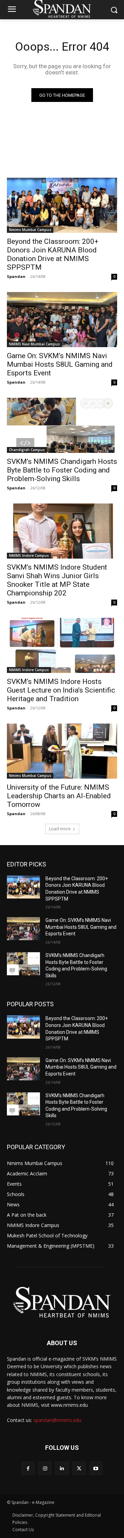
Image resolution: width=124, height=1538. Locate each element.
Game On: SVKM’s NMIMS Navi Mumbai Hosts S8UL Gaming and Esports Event (60, 364)
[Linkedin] (62, 1468)
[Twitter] (79, 1468)
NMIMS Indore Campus (29, 555)
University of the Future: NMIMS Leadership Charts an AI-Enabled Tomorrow (59, 796)
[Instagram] (45, 1468)
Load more (60, 829)
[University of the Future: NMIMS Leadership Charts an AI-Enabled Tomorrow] (62, 751)
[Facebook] (28, 1468)
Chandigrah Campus (27, 449)
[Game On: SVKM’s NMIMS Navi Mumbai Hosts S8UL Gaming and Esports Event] (62, 319)
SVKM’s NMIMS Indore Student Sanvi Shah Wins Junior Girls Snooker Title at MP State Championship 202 (57, 580)
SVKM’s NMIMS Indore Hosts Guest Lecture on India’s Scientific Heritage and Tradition (61, 690)
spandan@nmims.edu (57, 1420)
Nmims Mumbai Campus (30, 229)
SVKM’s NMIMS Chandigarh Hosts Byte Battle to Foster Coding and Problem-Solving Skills (62, 470)
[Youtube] (96, 1468)
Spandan (16, 276)
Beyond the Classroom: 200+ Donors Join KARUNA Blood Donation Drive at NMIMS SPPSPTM (53, 254)
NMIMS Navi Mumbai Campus (34, 344)
